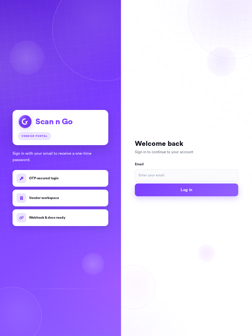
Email (139, 164)
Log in (186, 190)
